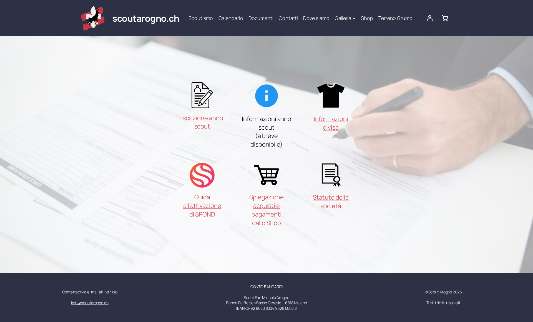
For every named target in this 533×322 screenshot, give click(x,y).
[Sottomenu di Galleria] (354, 18)
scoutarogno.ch (145, 18)
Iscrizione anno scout (202, 122)
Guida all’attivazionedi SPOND (202, 205)
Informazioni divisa (331, 123)
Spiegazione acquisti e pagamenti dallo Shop (266, 210)
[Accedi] (429, 18)
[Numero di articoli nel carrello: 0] (444, 18)
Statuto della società (331, 201)
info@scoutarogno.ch (90, 302)
